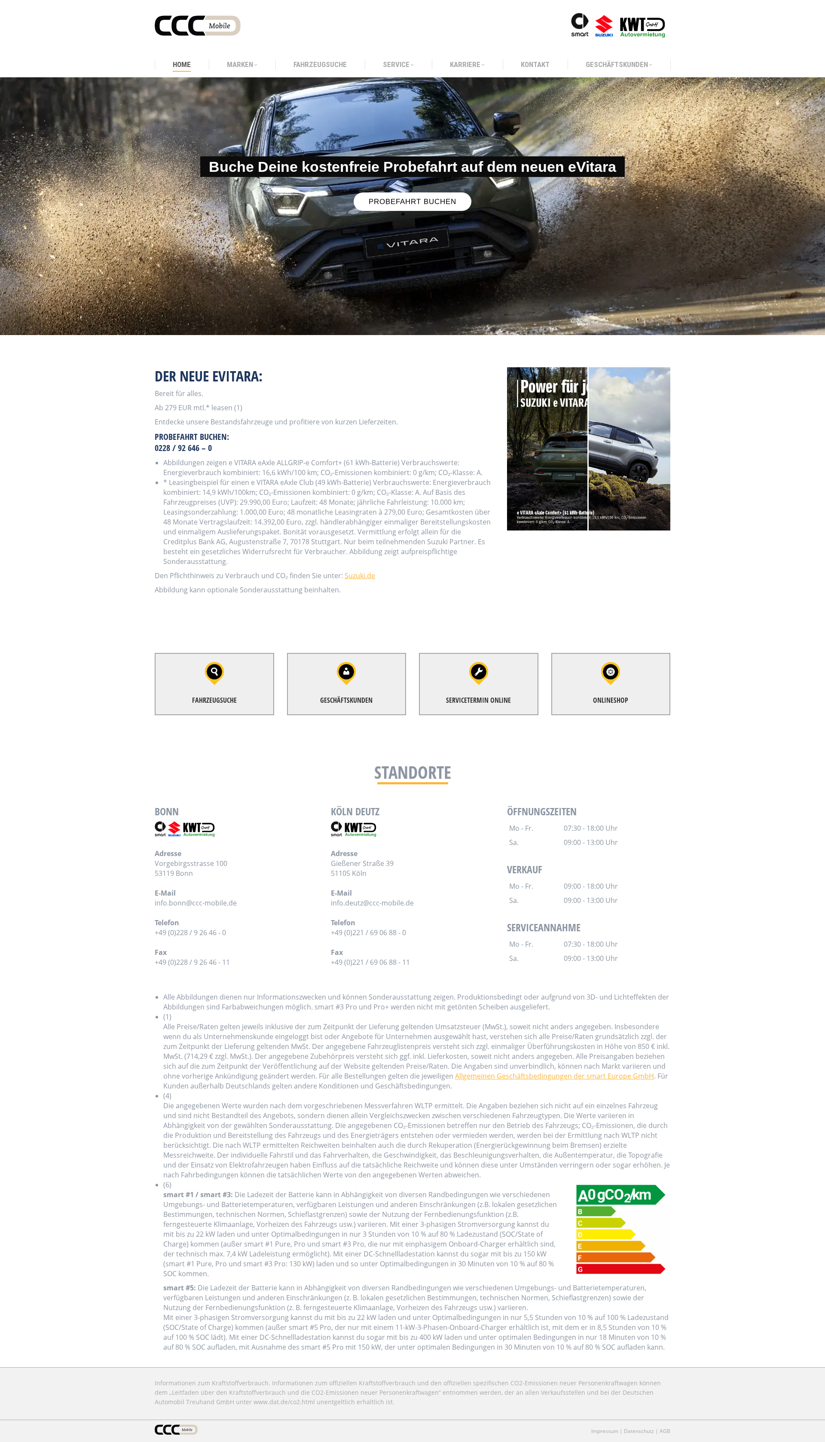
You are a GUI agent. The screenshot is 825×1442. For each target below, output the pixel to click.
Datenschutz (639, 1431)
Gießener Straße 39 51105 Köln (362, 868)
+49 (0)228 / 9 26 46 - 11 (192, 962)
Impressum (604, 1431)
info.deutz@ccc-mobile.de (372, 903)
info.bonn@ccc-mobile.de (196, 903)
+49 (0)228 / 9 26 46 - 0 (190, 932)
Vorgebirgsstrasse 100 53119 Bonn (191, 868)
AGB (665, 1431)
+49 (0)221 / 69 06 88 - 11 (370, 962)
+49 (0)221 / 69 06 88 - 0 (368, 932)
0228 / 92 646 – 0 (183, 448)
